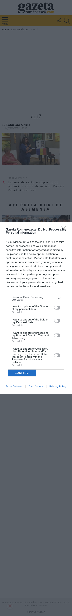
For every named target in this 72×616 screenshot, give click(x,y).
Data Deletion (14, 386)
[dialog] (36, 308)
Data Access (35, 386)
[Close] (64, 229)
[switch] (57, 308)
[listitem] (36, 298)
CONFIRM (22, 372)
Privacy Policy (57, 386)
